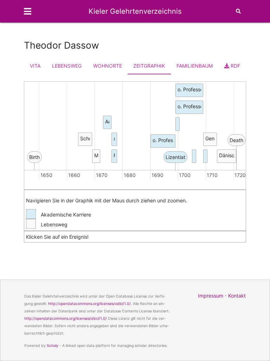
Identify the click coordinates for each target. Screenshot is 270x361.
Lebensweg (67, 66)
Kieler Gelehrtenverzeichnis (135, 11)
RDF (234, 66)
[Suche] (238, 11)
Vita (35, 66)
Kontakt (237, 296)
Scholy (52, 345)
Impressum (210, 296)
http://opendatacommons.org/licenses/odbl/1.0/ (89, 303)
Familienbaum (194, 66)
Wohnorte (107, 66)
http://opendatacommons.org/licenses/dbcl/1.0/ (65, 318)
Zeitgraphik (149, 66)
